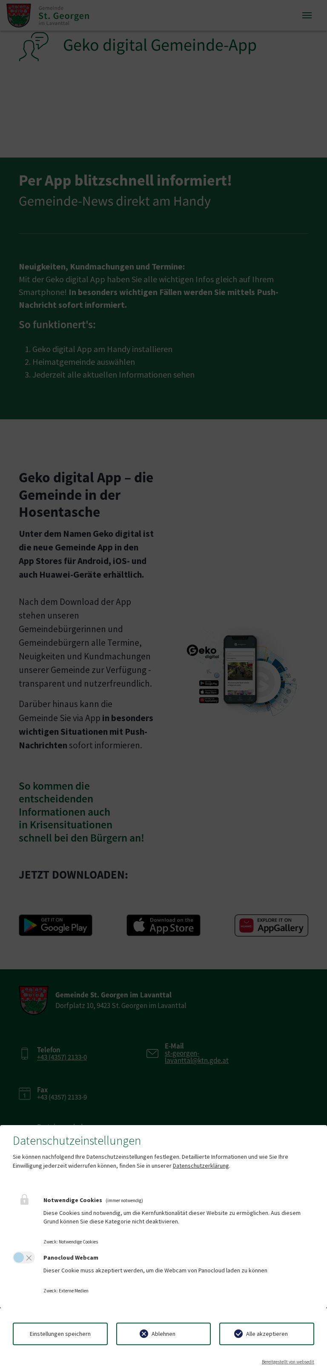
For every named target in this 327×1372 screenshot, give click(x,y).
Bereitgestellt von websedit (288, 1362)
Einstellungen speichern (60, 1334)
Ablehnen (163, 1334)
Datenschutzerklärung (201, 1165)
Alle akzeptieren (267, 1334)
